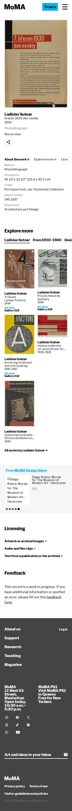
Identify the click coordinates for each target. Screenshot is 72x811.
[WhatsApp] (8, 732)
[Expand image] (36, 64)
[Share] (8, 142)
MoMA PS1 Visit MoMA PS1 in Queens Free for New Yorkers (52, 694)
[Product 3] (13, 509)
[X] (30, 717)
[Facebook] (19, 717)
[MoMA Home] (14, 6)
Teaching (12, 655)
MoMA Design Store (31, 470)
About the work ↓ (17, 159)
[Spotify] (30, 725)
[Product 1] (7, 509)
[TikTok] (19, 725)
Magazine (13, 664)
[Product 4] (16, 509)
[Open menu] (65, 6)
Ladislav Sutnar (18, 114)
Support (11, 638)
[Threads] (8, 725)
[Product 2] (10, 509)
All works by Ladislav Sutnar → (26, 450)
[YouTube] (19, 732)
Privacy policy (14, 786)
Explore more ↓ (45, 159)
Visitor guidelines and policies (26, 793)
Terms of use (38, 786)
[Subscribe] (66, 754)
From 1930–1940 (47, 240)
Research (12, 646)
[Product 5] (19, 509)
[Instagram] (8, 717)
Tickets (50, 7)
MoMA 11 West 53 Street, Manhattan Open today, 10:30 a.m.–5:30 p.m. (15, 697)
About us (12, 629)
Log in (63, 629)
